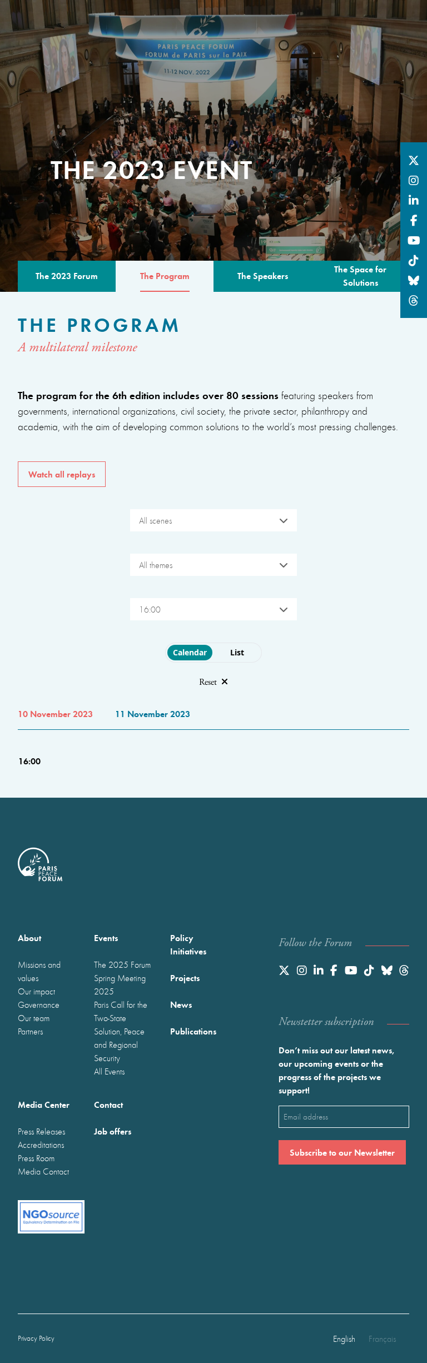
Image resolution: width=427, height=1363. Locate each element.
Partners (30, 1031)
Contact (108, 1104)
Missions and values (39, 971)
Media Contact (43, 1171)
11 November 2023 (152, 713)
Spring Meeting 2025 (120, 984)
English (344, 1338)
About (29, 937)
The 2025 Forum (122, 964)
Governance (38, 1004)
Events (106, 937)
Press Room (36, 1157)
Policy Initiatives (188, 944)
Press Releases (41, 1131)
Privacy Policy (36, 1338)
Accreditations (41, 1144)
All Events (109, 1071)
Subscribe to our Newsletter (342, 1152)
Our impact (36, 991)
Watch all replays (61, 474)
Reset (208, 682)
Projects (185, 977)
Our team (33, 1017)
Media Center (43, 1104)
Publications (193, 1031)
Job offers (112, 1131)
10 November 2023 (55, 713)
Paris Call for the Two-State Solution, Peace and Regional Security (120, 1031)
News (181, 1004)
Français (382, 1338)
